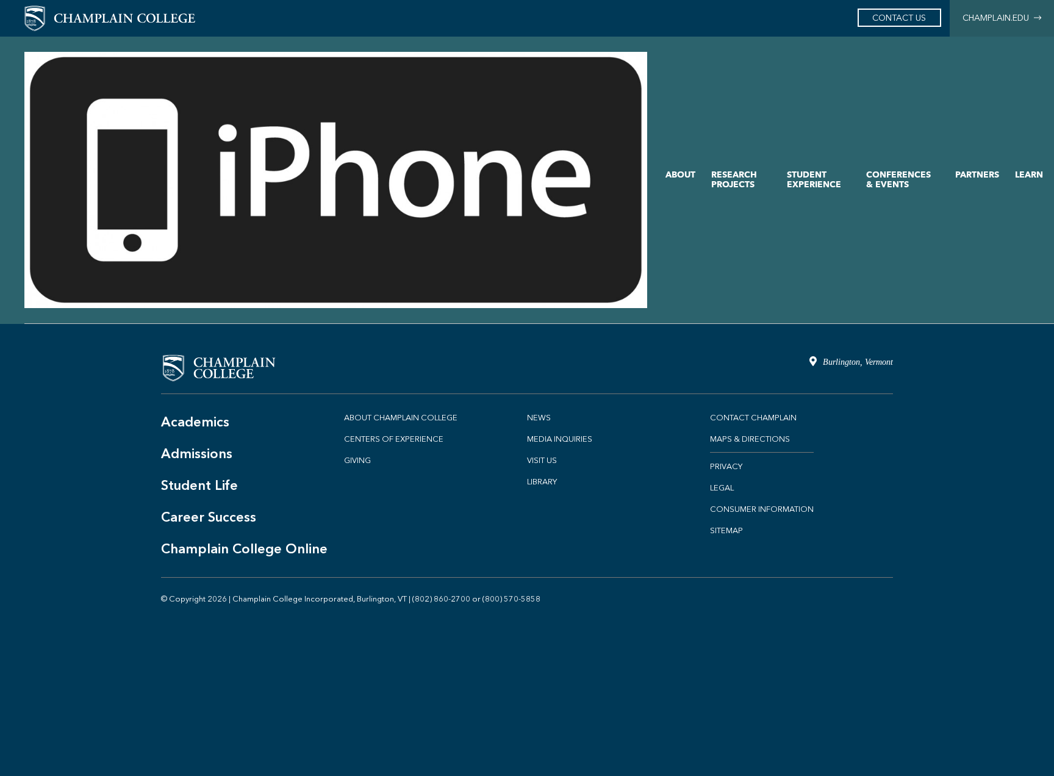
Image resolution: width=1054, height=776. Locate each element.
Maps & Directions (750, 439)
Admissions (196, 453)
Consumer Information (762, 509)
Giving (357, 460)
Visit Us (542, 460)
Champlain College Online (244, 549)
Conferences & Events (898, 180)
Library (542, 481)
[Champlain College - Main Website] (109, 17)
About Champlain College (400, 417)
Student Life (199, 485)
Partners (977, 175)
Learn (1029, 175)
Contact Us (899, 18)
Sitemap (726, 530)
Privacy (726, 466)
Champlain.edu (998, 18)
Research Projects (734, 180)
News (539, 417)
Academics (195, 422)
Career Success (208, 517)
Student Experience (814, 180)
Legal (722, 487)
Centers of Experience (393, 439)
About (680, 175)
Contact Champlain (753, 417)
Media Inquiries (559, 439)
